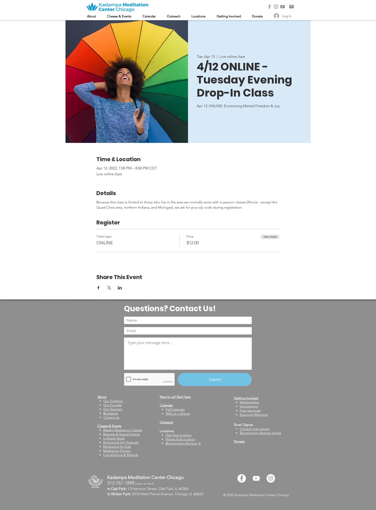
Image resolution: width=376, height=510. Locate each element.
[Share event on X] (109, 287)
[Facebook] (269, 7)
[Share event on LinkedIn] (120, 287)
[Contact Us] (291, 6)
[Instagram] (276, 7)
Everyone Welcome (254, 415)
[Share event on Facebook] (98, 287)
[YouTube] (282, 7)
